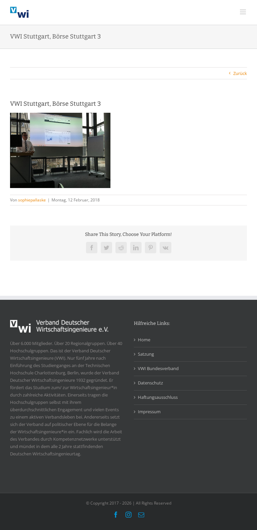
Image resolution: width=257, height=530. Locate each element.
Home (144, 340)
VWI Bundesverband (158, 368)
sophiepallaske (32, 200)
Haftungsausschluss (158, 397)
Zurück (240, 73)
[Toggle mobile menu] (243, 11)
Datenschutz (150, 383)
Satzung (146, 354)
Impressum (149, 412)
